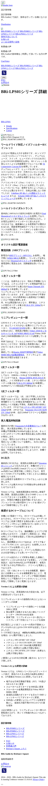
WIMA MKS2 (13, 258)
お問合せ (5, 82)
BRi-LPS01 (6, 122)
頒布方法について (9, 37)
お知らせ (5, 39)
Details (9, 126)
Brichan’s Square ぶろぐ (16, 749)
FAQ (8, 741)
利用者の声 (11, 746)
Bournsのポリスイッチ (21, 261)
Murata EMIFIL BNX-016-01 (31, 378)
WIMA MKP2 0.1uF (26, 333)
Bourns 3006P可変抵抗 (23, 352)
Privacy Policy (39, 779)
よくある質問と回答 (10, 42)
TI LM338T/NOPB (17, 328)
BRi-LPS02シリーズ (24, 34)
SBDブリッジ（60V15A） (21, 255)
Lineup (9, 130)
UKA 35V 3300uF (33, 305)
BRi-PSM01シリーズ (10, 31)
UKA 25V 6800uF (25, 383)
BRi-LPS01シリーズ (15, 734)
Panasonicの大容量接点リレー (28, 426)
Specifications (11, 128)
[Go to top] (2, 784)
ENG (3, 80)
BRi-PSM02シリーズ (29, 31)
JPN (3, 78)
